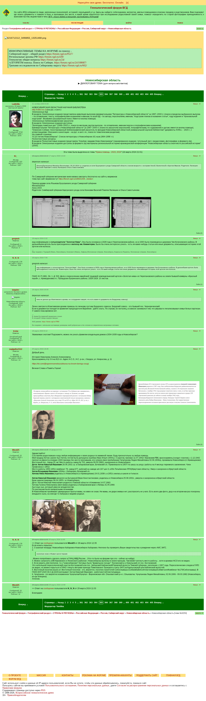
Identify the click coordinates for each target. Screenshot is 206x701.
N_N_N (15, 258)
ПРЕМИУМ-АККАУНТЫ (120, 675)
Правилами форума (12, 688)
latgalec (15, 290)
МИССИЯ (41, 675)
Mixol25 (15, 450)
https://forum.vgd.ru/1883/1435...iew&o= (76, 179)
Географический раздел (21, 28)
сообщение (48, 543)
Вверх (195, 104)
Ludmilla (16, 104)
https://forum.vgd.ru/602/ (74, 65)
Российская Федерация (69, 28)
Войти (128, 23)
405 (151, 94)
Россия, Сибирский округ (94, 28)
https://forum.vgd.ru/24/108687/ (70, 62)
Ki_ (15, 156)
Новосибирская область (119, 28)
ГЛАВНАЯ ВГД (173, 675)
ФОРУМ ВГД (15, 679)
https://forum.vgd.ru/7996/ (50, 321)
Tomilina (60, 98)
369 (120, 94)
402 (137, 94)
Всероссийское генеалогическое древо (35, 693)
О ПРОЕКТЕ (15, 675)
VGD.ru (26, 23)
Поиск (180, 23)
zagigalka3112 (15, 349)
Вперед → (23, 96)
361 (81, 94)
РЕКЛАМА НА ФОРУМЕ (94, 675)
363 (91, 94)
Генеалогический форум (14, 613)
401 (132, 94)
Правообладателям (16, 695)
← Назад (59, 94)
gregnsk (15, 239)
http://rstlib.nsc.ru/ (39, 110)
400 (127, 94)
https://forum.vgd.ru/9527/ (59, 54)
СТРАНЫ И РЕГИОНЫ (45, 28)
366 (106, 94)
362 (86, 94)
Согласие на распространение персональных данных (143, 685)
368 (115, 94)
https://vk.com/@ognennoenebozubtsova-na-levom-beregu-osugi (60, 364)
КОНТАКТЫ (67, 675)
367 (111, 94)
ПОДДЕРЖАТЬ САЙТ (146, 675)
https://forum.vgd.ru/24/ (53, 59)
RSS (43, 690)
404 (146, 94)
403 (142, 94)
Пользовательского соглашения (60, 685)
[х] (127, 2)
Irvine (15, 331)
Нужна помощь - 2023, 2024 (108, 152)
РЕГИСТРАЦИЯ (77, 23)
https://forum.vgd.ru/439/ (51, 56)
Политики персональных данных (93, 685)
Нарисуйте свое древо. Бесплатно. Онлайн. (101, 2)
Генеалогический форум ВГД (109, 7)
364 (95, 94)
